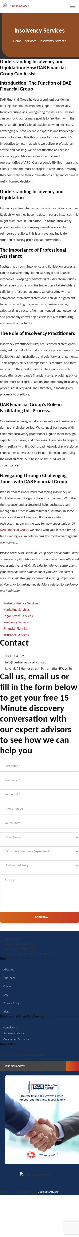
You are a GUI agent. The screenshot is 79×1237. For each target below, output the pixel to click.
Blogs (6, 1011)
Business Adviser (48, 1192)
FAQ (5, 995)
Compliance (10, 1027)
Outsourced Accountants (17, 1039)
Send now (41, 917)
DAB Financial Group (14, 530)
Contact (8, 986)
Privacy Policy (11, 1003)
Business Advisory (13, 1033)
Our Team (9, 978)
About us (8, 969)
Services (30, 41)
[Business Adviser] (16, 6)
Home (17, 41)
